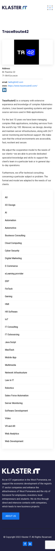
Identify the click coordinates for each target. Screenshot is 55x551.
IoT (6, 319)
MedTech (9, 349)
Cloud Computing (13, 243)
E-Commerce (11, 266)
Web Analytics (12, 433)
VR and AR (10, 426)
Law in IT (9, 380)
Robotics (9, 388)
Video (8, 418)
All (6, 197)
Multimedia (10, 365)
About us (11, 516)
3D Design (10, 205)
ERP (7, 281)
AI (6, 212)
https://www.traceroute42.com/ (22, 86)
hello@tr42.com (15, 82)
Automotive (10, 228)
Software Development (16, 410)
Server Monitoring (14, 403)
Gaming (8, 296)
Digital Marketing (13, 258)
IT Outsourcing (12, 334)
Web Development (14, 441)
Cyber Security (12, 250)
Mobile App (10, 357)
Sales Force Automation (16, 395)
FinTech (9, 288)
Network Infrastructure (16, 372)
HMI (7, 304)
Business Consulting (15, 235)
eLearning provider (14, 273)
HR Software (11, 311)
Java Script (10, 342)
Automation (10, 220)
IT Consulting (11, 327)
